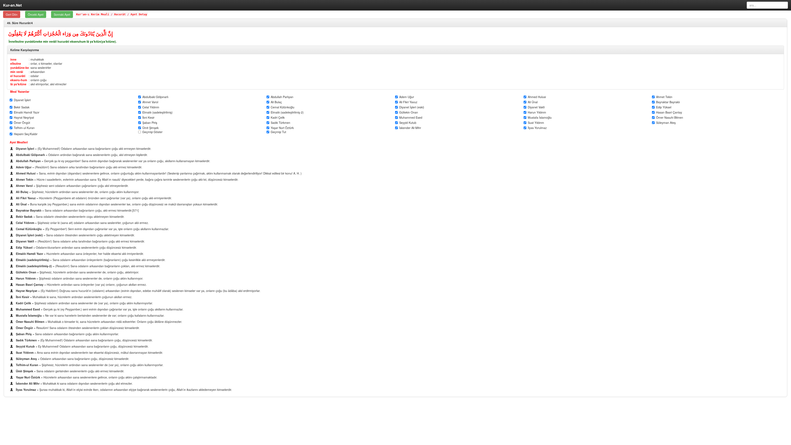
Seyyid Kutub (407, 123)
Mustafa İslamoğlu (540, 117)
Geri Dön (12, 14)
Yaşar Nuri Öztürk (282, 128)
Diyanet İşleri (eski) (411, 107)
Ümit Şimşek (150, 128)
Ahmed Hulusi (537, 97)
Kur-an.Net (12, 5)
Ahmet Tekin (664, 97)
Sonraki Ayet (62, 14)
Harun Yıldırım (537, 112)
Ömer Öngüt (22, 123)
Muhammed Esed (410, 117)
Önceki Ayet (35, 14)
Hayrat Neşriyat (24, 117)
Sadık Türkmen (280, 123)
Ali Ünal (533, 102)
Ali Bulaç (276, 102)
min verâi (16, 72)
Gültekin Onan (408, 112)
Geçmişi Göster (152, 132)
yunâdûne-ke (19, 68)
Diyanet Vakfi (536, 107)
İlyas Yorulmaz (537, 128)
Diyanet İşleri (22, 100)
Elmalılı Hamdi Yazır (26, 112)
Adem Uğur (406, 97)
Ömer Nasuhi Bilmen (669, 117)
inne (13, 59)
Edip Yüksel (663, 107)
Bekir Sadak (21, 107)
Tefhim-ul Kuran (24, 128)
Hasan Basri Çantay (669, 112)
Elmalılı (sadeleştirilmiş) (157, 112)
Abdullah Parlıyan (282, 97)
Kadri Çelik (278, 117)
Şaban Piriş (149, 123)
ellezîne (15, 63)
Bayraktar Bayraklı (668, 102)
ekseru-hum (18, 80)
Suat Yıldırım (536, 123)
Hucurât (120, 14)
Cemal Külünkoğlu (282, 107)
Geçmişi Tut (278, 132)
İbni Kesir (148, 117)
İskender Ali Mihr (410, 128)
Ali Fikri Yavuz (408, 102)
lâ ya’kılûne (18, 84)
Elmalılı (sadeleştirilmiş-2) (287, 112)
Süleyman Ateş (666, 123)
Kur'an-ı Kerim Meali (92, 14)
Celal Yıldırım (150, 107)
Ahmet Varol (150, 102)
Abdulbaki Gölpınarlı (155, 97)
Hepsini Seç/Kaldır (25, 134)
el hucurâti (17, 76)
